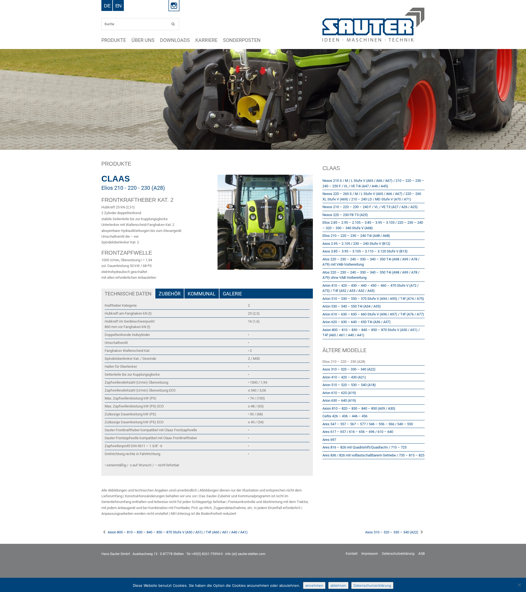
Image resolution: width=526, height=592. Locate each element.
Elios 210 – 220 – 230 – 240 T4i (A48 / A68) (356, 236)
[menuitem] (107, 5)
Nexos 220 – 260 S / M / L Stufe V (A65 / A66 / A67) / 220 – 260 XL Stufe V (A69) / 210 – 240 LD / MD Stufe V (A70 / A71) (371, 196)
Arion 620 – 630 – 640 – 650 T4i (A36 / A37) (356, 322)
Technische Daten (128, 294)
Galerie (232, 294)
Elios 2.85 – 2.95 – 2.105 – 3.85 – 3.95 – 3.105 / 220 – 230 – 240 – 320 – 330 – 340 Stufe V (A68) (372, 225)
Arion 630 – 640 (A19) (339, 400)
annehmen (314, 585)
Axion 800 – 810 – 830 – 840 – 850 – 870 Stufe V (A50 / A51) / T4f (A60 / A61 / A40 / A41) (371, 332)
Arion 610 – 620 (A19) (339, 393)
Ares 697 (329, 440)
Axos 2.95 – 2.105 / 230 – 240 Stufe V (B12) (356, 244)
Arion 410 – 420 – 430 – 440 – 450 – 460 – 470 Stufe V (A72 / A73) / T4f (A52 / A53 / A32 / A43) (370, 288)
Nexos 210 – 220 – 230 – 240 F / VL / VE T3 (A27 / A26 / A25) (370, 207)
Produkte (107, 40)
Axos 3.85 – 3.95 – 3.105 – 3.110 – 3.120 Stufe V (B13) (365, 251)
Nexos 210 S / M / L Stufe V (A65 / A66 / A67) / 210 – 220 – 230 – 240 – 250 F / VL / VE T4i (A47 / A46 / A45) (373, 183)
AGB (421, 554)
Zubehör (170, 294)
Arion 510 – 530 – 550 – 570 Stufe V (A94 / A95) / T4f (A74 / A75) (373, 299)
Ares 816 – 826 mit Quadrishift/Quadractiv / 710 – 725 (364, 447)
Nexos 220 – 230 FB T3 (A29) (345, 215)
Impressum (369, 554)
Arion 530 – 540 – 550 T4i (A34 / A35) (351, 306)
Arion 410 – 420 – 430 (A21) (344, 377)
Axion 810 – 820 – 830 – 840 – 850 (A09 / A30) (358, 408)
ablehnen (338, 585)
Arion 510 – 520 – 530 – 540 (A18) (349, 385)
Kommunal (202, 294)
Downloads (143, 40)
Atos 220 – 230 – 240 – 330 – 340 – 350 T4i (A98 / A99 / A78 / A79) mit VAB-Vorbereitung (370, 262)
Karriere (162, 40)
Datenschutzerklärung (398, 554)
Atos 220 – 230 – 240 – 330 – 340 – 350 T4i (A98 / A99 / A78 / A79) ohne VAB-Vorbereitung (370, 275)
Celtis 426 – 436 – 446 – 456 (344, 416)
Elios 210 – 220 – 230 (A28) (343, 362)
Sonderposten (183, 40)
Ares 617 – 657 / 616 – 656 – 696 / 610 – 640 (357, 432)
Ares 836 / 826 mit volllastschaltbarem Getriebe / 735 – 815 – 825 (373, 455)
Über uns (125, 40)
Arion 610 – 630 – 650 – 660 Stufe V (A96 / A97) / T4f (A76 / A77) (373, 314)
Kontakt (352, 554)
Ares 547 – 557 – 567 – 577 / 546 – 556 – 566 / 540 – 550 (367, 424)
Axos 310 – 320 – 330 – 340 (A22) (349, 369)
